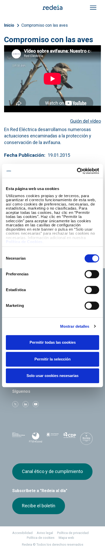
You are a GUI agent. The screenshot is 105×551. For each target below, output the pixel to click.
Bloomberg (86, 439)
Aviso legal (45, 533)
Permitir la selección (52, 359)
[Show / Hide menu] (93, 7)
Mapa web (66, 538)
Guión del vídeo (85, 121)
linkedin (25, 404)
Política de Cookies (24, 242)
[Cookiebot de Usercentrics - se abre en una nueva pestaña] (77, 171)
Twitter (15, 404)
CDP (69, 437)
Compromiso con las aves (44, 25)
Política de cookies (41, 538)
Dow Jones (18, 437)
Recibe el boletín (38, 505)
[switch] (92, 274)
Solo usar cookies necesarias (52, 375)
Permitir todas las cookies (53, 342)
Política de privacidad (73, 533)
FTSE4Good (35, 438)
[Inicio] (52, 7)
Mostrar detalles (74, 326)
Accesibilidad (22, 533)
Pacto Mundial (52, 438)
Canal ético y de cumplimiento (52, 471)
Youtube (36, 404)
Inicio (9, 25)
